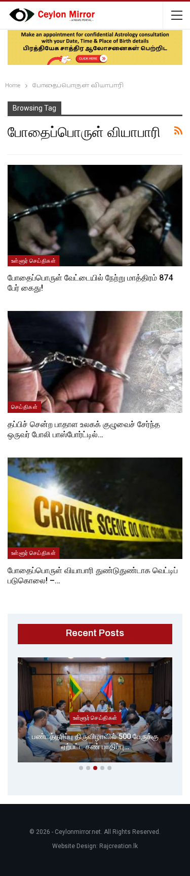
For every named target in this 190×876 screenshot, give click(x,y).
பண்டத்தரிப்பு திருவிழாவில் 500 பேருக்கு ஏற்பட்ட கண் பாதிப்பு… (95, 742)
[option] (95, 711)
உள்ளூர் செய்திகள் (33, 261)
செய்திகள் (24, 407)
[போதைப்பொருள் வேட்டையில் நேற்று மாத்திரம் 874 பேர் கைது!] (95, 215)
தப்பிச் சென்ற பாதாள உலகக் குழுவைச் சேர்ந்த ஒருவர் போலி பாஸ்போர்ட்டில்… (84, 429)
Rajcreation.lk (118, 846)
